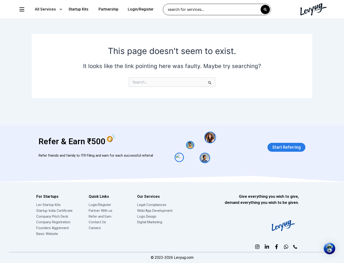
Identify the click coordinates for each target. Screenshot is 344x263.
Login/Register (141, 9)
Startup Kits (78, 9)
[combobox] (217, 9)
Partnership (108, 9)
